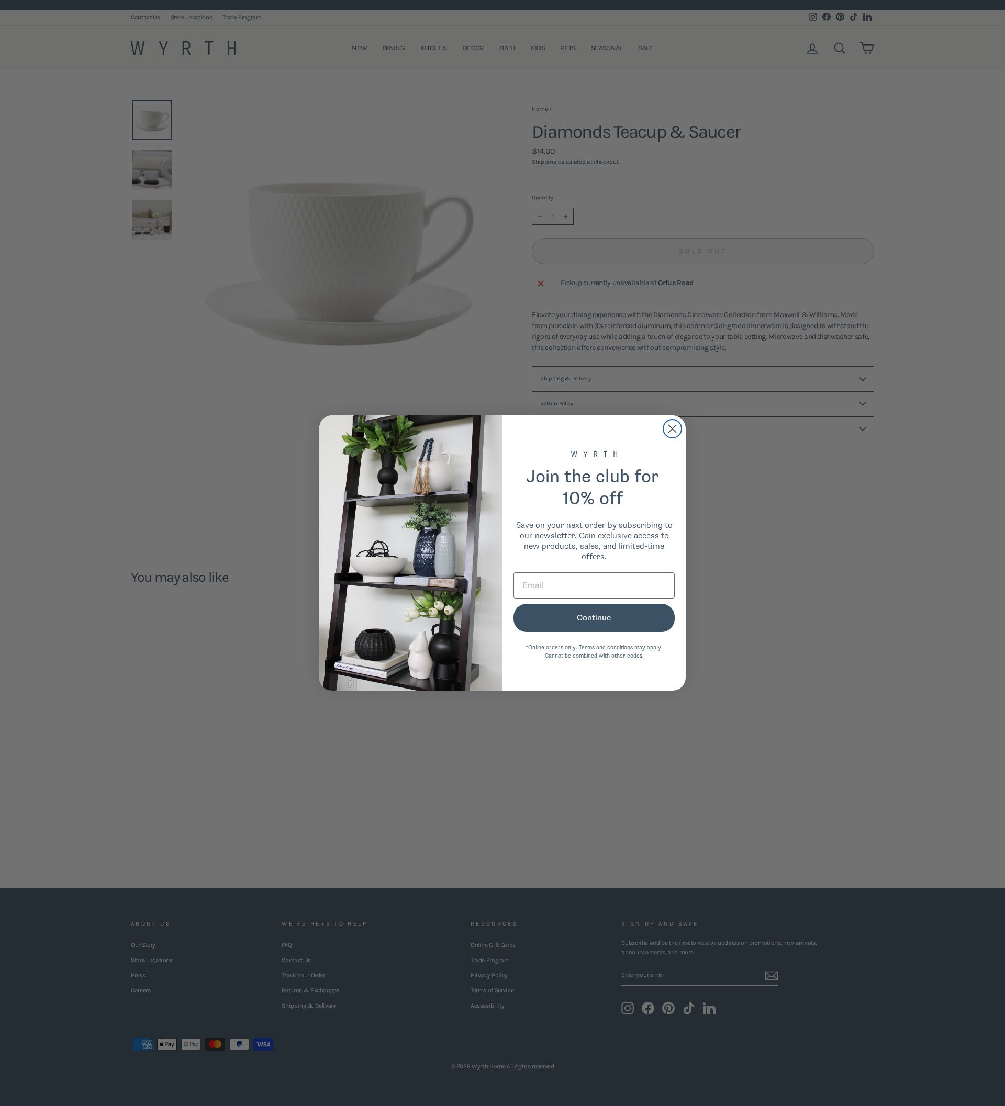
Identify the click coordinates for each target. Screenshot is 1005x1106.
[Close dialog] (672, 429)
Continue (594, 618)
